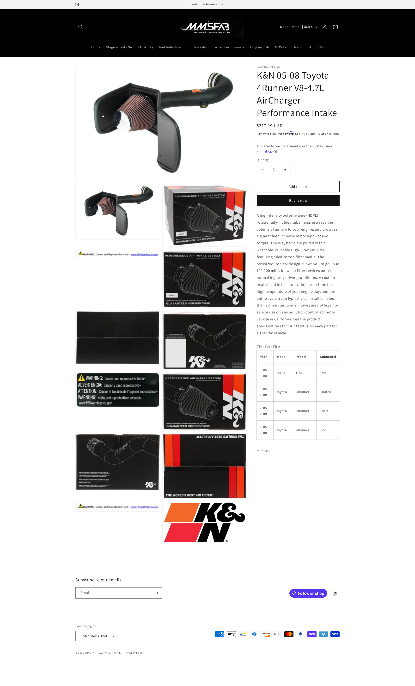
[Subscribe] (156, 593)
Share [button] (266, 450)
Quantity (263, 160)
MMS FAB (90, 653)
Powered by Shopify (109, 653)
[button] (80, 27)
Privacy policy (135, 652)
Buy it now (298, 200)
